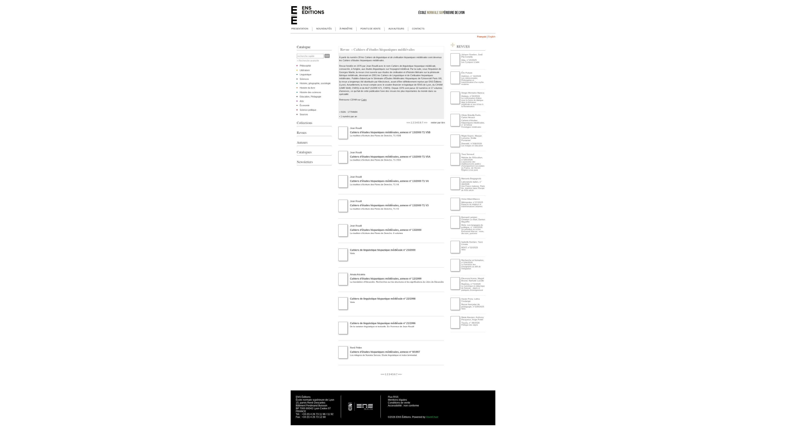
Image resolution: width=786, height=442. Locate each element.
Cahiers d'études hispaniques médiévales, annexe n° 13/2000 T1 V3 (389, 205)
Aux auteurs (396, 28)
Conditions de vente (399, 402)
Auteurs (302, 142)
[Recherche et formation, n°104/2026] (455, 270)
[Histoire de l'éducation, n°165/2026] (455, 164)
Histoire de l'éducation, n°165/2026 (472, 158)
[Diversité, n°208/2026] (455, 146)
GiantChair (432, 417)
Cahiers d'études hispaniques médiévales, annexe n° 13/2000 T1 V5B (390, 132)
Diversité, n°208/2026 (471, 143)
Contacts (418, 28)
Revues (301, 132)
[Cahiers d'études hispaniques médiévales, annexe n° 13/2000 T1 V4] (343, 187)
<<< (408, 122)
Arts (302, 101)
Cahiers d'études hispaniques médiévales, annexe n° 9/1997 (385, 352)
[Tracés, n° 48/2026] (455, 328)
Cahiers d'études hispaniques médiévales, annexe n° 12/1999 (385, 278)
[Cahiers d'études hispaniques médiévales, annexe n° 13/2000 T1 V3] (343, 211)
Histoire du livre (307, 88)
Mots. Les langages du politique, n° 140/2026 (472, 226)
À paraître (346, 28)
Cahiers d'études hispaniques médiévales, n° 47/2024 (473, 122)
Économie (304, 105)
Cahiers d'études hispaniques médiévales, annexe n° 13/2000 (385, 230)
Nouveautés (324, 28)
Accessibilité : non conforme (403, 405)
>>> (425, 122)
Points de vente (370, 28)
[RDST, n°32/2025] (455, 252)
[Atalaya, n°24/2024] (455, 103)
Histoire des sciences (310, 92)
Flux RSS (393, 397)
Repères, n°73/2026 (471, 284)
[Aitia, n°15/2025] (455, 65)
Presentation (299, 28)
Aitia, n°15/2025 (469, 60)
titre (443, 122)
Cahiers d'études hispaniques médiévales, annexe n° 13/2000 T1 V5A (390, 156)
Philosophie (305, 65)
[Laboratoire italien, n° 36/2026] (455, 189)
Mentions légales (397, 399)
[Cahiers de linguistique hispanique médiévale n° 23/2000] (343, 260)
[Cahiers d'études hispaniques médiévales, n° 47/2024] (455, 125)
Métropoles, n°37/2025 (472, 202)
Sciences (304, 79)
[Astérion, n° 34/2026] (455, 83)
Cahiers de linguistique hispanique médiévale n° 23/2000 (383, 250)
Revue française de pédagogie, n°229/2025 (472, 305)
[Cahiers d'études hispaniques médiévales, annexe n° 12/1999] (343, 284)
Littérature (305, 70)
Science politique (308, 110)
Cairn (364, 99)
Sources (304, 114)
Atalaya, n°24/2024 (470, 96)
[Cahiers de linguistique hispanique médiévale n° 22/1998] (343, 309)
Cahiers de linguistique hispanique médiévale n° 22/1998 (383, 298)
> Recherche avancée (308, 60)
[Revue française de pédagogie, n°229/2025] (455, 309)
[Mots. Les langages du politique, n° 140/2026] (455, 228)
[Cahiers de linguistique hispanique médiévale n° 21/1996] (343, 333)
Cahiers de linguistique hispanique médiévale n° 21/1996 (383, 323)
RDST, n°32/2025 (469, 247)
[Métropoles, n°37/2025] (455, 209)
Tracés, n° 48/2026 (470, 323)
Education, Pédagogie (310, 96)
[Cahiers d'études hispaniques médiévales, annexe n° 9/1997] (343, 357)
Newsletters (305, 162)
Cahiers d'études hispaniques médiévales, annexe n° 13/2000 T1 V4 (389, 181)
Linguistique (305, 74)
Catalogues (304, 152)
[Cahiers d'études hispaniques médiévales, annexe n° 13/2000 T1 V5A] (343, 162)
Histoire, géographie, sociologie (315, 83)
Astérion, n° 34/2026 (471, 76)
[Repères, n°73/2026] (455, 289)
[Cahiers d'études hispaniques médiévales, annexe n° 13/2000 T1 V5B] (343, 138)
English (491, 36)
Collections (304, 123)
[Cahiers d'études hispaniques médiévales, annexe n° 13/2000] (343, 236)
